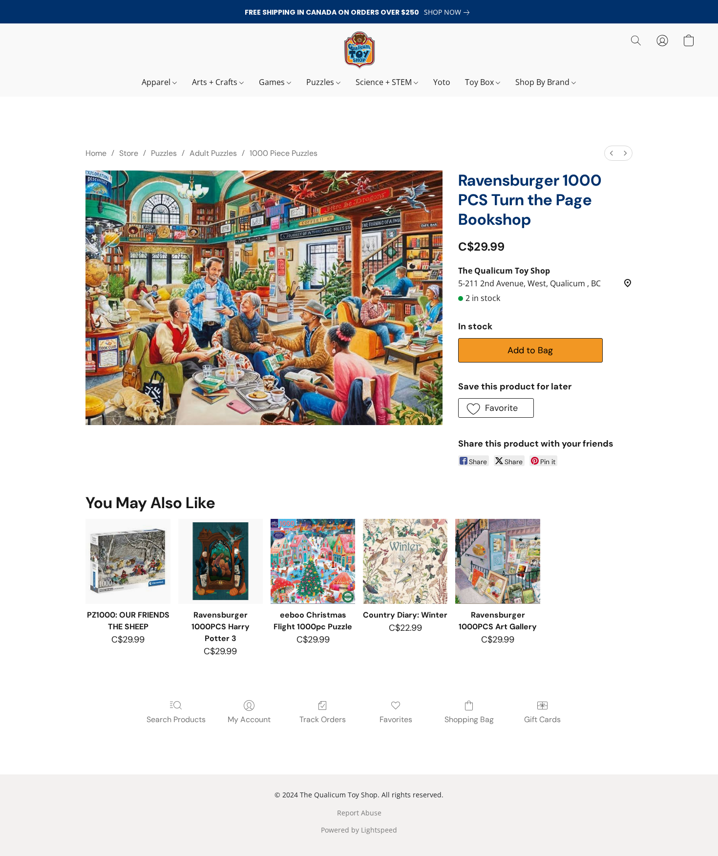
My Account (249, 719)
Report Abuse (359, 812)
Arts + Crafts (215, 82)
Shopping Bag (469, 719)
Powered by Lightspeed (359, 830)
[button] (359, 50)
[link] (448, 12)
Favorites (396, 719)
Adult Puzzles (213, 153)
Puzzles (321, 82)
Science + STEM (385, 82)
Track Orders (322, 719)
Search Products (176, 719)
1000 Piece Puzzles (283, 153)
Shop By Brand (543, 82)
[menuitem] (611, 153)
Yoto (441, 82)
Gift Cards (542, 719)
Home (95, 153)
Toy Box (480, 82)
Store (128, 153)
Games (273, 82)
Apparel (157, 82)
